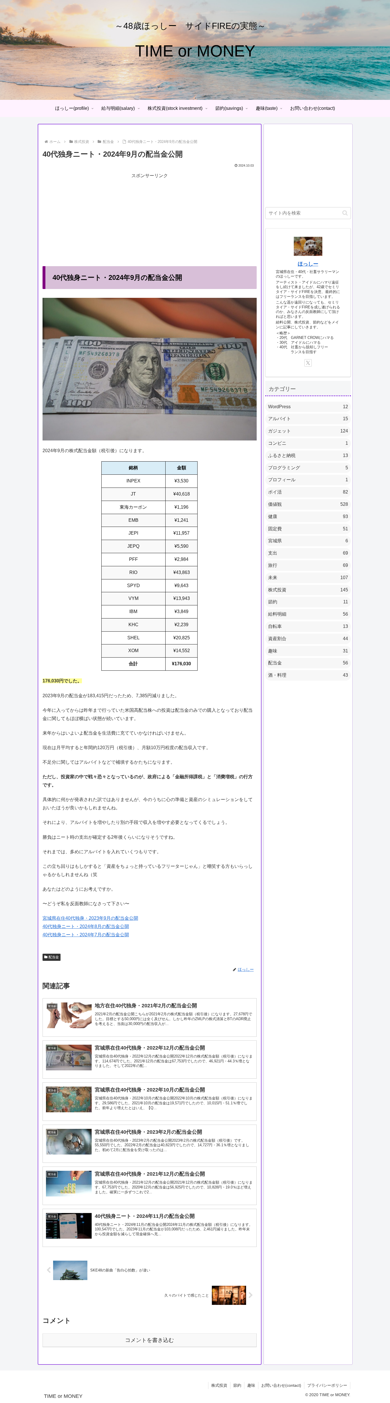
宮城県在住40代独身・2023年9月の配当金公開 (90, 918)
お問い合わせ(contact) (281, 1385)
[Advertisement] (150, 220)
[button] (345, 213)
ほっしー (308, 264)
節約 (237, 1385)
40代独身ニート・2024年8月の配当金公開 (86, 926)
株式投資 (219, 1385)
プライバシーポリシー (327, 1385)
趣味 (251, 1385)
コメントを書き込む (149, 1340)
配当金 (54, 957)
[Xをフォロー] (308, 363)
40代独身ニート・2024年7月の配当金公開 (86, 934)
